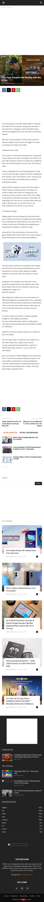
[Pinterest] (13, 90)
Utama (3, 7)
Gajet (12, 74)
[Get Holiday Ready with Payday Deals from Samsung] (22, 539)
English (9, 7)
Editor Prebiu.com (10, 83)
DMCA (38, 896)
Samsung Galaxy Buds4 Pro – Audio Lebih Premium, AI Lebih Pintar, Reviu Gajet (21, 663)
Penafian (32, 896)
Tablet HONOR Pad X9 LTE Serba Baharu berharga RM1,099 (11, 424)
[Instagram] (22, 888)
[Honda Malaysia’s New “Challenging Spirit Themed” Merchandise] (7, 783)
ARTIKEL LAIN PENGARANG (29, 432)
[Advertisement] (22, 32)
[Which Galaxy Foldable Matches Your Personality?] (7, 440)
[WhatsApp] (18, 90)
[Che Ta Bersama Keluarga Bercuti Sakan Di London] (7, 793)
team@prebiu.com (27, 875)
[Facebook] (4, 90)
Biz (8, 74)
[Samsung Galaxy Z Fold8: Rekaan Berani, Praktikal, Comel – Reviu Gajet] (7, 449)
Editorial (6, 896)
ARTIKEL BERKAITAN (10, 432)
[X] (9, 90)
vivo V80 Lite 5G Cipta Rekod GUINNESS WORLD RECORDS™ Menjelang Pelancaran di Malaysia (19, 701)
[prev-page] (3, 467)
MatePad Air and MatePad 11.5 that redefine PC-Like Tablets (32, 424)
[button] (3, 2)
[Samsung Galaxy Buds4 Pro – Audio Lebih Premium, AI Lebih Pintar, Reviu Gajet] (22, 652)
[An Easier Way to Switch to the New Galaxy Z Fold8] (7, 459)
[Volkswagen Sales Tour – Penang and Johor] (7, 773)
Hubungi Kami (24, 896)
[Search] (41, 2)
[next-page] (6, 467)
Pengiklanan (14, 896)
